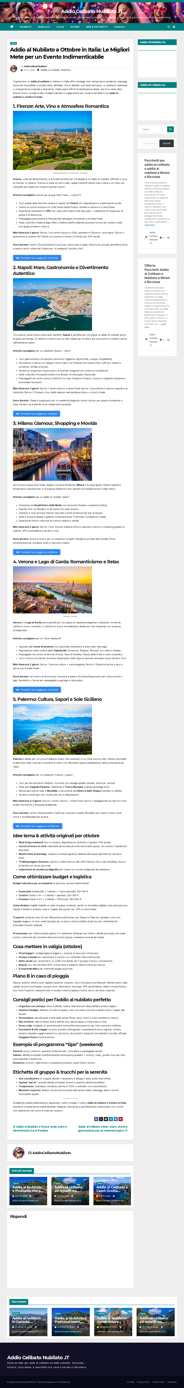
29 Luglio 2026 (150, 1327)
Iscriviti (166, 143)
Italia (60, 27)
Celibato (26, 27)
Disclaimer (172, 1382)
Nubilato (44, 27)
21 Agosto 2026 (24, 1327)
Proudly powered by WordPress (21, 1382)
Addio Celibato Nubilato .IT (92, 11)
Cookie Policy (158, 1382)
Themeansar (64, 1382)
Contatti (130, 1382)
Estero (75, 27)
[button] (169, 26)
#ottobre (66, 69)
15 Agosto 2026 (109, 1327)
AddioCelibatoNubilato (35, 66)
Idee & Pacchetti (97, 27)
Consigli (119, 27)
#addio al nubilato (50, 69)
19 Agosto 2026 (66, 1327)
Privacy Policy (143, 1382)
